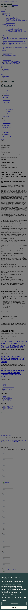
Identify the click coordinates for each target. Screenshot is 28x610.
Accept (14, 607)
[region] (14, 591)
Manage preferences (14, 603)
